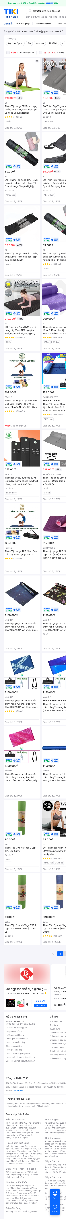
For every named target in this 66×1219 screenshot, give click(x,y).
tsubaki (45, 1106)
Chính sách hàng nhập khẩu (18, 1053)
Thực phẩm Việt (29, 1149)
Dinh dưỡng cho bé (19, 1130)
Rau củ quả (16, 1149)
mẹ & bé (53, 16)
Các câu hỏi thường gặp (16, 1027)
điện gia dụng (33, 16)
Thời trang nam (53, 1138)
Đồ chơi (33, 1123)
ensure (60, 1103)
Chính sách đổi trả (14, 1046)
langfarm (19, 1106)
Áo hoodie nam (57, 1146)
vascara (9, 1103)
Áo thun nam (50, 1141)
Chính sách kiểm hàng (15, 1042)
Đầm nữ (54, 1123)
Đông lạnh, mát (24, 1151)
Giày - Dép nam (53, 1177)
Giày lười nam (50, 1181)
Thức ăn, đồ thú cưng (20, 1161)
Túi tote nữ (61, 1199)
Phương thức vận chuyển (17, 1039)
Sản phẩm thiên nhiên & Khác (21, 1194)
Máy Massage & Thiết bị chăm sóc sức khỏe (23, 1191)
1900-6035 (18, 1021)
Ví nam (48, 1208)
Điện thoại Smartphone (16, 1172)
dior (16, 1103)
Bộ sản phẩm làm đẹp (22, 1201)
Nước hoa (16, 1200)
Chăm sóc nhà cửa (22, 1163)
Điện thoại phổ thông (20, 1174)
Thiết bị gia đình (30, 1211)
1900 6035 (18, 1090)
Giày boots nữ (55, 1170)
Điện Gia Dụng (13, 1208)
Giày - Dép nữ (52, 1161)
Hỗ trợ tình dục (28, 1200)
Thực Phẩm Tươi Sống (17, 1143)
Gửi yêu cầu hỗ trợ (14, 1031)
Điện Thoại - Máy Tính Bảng (21, 1168)
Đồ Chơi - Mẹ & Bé (15, 1119)
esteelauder (25, 1103)
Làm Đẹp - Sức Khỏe (16, 1182)
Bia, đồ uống (15, 1156)
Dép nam (58, 1183)
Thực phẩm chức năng (21, 1188)
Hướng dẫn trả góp (14, 1050)
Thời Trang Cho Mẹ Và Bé (17, 1123)
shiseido (10, 1106)
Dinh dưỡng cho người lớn (22, 1133)
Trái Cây (9, 1146)
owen (53, 1103)
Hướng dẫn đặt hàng (15, 1035)
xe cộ (44, 16)
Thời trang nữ (52, 1119)
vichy (34, 1106)
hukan (27, 1106)
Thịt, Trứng (20, 1146)
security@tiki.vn (28, 1061)
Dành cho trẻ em (19, 1158)
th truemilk (37, 1103)
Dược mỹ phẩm (30, 1203)
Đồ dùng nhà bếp (13, 1211)
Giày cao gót (50, 1165)
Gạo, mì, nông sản (20, 1154)
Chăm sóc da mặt (14, 1186)
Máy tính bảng (18, 1177)
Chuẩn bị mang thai (20, 1138)
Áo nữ (47, 1123)
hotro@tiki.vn (29, 1057)
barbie (46, 1103)
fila (39, 1106)
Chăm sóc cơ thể (19, 1190)
